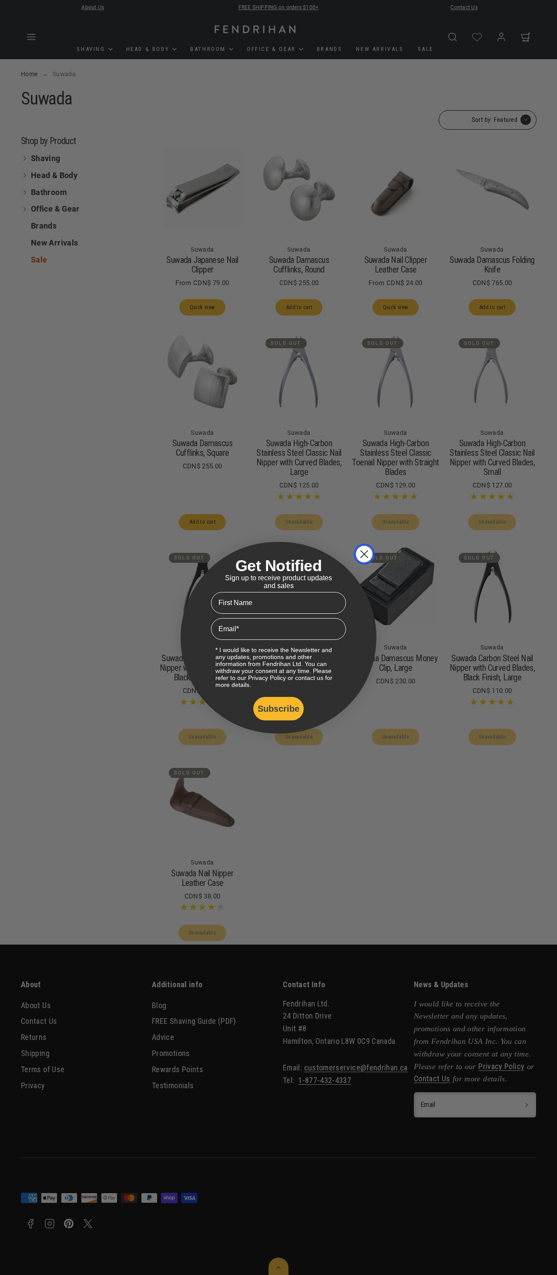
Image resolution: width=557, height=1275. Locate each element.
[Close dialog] (364, 554)
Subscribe (278, 708)
